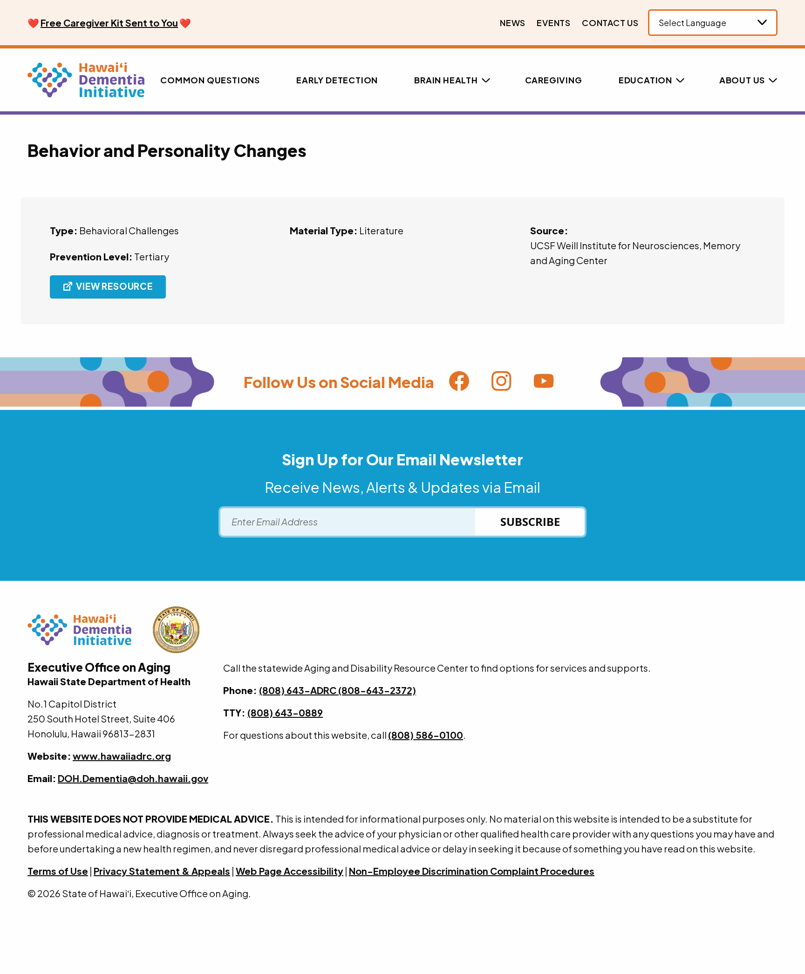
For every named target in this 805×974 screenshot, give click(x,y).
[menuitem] (512, 23)
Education (645, 80)
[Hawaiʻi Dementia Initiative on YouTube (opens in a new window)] (544, 382)
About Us (742, 80)
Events (554, 22)
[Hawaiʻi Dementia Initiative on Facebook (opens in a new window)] (459, 382)
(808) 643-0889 (285, 712)
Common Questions (210, 80)
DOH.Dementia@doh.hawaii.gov (133, 778)
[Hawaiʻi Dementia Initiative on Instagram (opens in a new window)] (501, 382)
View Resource (114, 286)
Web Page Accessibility (289, 871)
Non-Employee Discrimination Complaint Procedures (471, 871)
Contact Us (610, 22)
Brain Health (446, 80)
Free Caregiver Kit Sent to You (109, 22)
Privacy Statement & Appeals (162, 871)
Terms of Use (57, 871)
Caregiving (553, 80)
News (512, 22)
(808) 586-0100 (425, 735)
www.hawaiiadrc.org (122, 756)
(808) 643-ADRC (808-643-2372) (337, 690)
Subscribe (530, 521)
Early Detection (337, 80)
